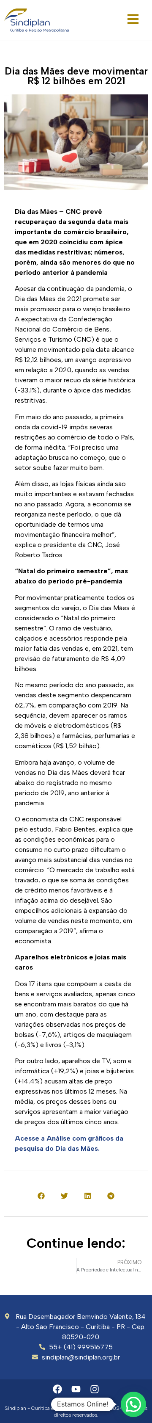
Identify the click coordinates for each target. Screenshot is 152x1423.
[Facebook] (57, 1389)
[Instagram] (94, 1389)
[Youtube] (76, 1389)
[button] (41, 1195)
